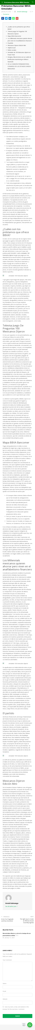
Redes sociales (12, 50)
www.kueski (10, 419)
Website (5, 999)
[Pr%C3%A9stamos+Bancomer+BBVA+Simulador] (6, 18)
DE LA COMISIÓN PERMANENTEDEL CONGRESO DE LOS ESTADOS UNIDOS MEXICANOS (19, 66)
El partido (10, 43)
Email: (4, 991)
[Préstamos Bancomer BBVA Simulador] (2, 18)
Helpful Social (11, 48)
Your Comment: (7, 960)
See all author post (11, 906)
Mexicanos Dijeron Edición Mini (17, 45)
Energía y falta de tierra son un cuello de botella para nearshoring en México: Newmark (19, 59)
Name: (5, 983)
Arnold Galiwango (22, 11)
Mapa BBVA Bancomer (14, 36)
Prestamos (6, 14)
